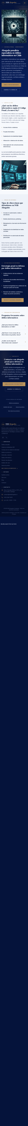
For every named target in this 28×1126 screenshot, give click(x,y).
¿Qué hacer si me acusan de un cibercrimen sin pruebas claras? (11, 334)
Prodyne (14, 514)
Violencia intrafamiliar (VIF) (8, 447)
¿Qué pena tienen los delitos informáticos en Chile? (10, 325)
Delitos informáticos (6, 457)
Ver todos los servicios (14, 411)
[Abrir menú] (24, 3)
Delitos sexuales (6, 444)
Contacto (4, 482)
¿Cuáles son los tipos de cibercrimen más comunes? (10, 342)
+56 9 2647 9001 (8, 497)
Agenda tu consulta (10, 89)
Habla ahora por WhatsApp (14, 384)
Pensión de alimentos (7, 460)
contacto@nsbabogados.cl (10, 494)
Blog (3, 480)
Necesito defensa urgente (12, 300)
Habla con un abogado (11, 84)
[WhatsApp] (6, 437)
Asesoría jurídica (20, 407)
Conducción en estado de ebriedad (10, 449)
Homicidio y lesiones (7, 455)
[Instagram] (3, 437)
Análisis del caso (8, 407)
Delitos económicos (14, 403)
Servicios (4, 477)
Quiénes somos (5, 474)
